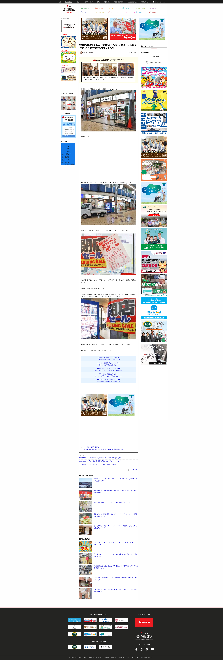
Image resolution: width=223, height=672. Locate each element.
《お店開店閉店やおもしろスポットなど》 (108, 359)
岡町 (96, 449)
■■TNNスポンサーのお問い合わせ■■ (108, 379)
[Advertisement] (94, 428)
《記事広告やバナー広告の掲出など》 (108, 381)
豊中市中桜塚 (109, 449)
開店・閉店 (90, 447)
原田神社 (101, 449)
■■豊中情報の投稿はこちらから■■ (108, 357)
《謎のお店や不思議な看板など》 (108, 365)
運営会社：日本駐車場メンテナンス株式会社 (81, 657)
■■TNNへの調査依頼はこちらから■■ (108, 363)
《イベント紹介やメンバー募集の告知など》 (108, 376)
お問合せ (106, 657)
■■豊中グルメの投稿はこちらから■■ (108, 368)
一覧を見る (133, 469)
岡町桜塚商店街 (89, 449)
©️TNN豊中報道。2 (146, 657)
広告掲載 (113, 657)
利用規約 (121, 657)
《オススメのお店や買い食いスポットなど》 (108, 370)
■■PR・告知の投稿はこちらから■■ (108, 374)
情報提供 (98, 657)
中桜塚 (97, 447)
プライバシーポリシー (132, 657)
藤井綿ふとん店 (118, 449)
